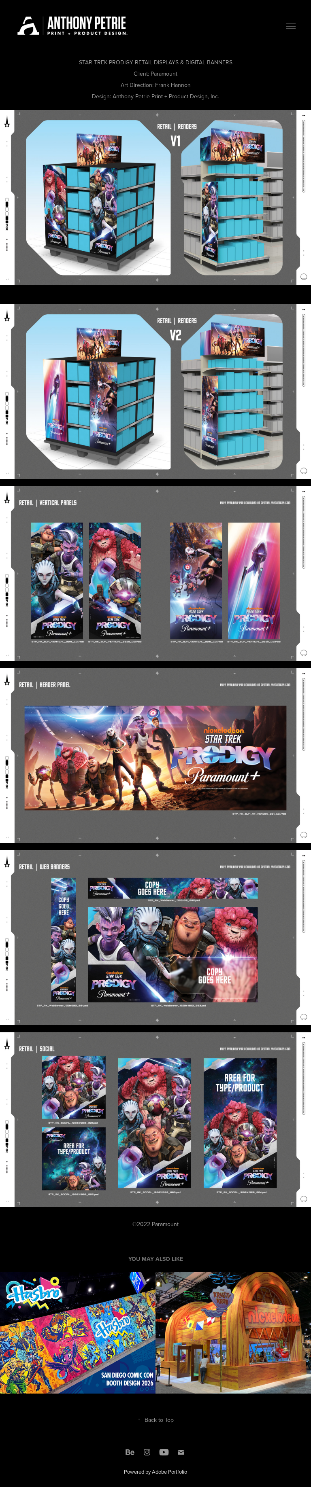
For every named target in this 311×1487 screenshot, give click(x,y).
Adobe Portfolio (169, 1471)
